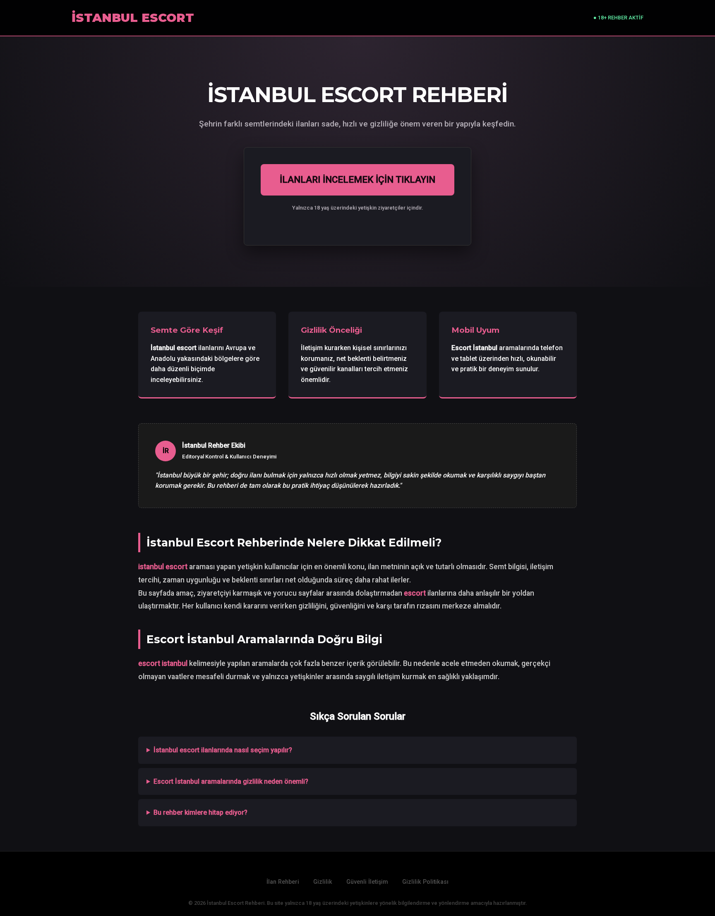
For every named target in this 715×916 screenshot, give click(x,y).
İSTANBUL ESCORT (133, 17)
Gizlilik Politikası (425, 881)
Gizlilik (322, 881)
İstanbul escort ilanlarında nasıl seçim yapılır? (223, 750)
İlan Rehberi (282, 881)
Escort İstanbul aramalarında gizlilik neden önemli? (231, 781)
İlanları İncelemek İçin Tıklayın (357, 179)
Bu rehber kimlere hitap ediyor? (200, 812)
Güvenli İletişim (367, 881)
